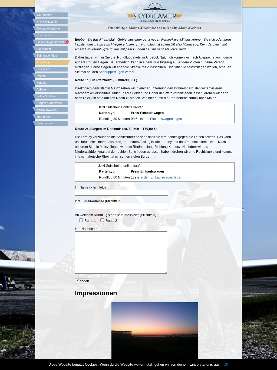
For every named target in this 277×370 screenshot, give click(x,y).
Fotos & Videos (47, 96)
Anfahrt (41, 89)
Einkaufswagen (47, 109)
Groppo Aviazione (48, 28)
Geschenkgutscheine (51, 42)
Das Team (43, 69)
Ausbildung (44, 48)
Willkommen (44, 15)
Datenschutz (45, 123)
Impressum (44, 116)
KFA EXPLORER (47, 21)
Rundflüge (43, 62)
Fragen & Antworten (49, 103)
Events (41, 75)
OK (226, 364)
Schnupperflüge (47, 55)
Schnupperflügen (111, 72)
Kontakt (42, 82)
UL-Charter (44, 35)
